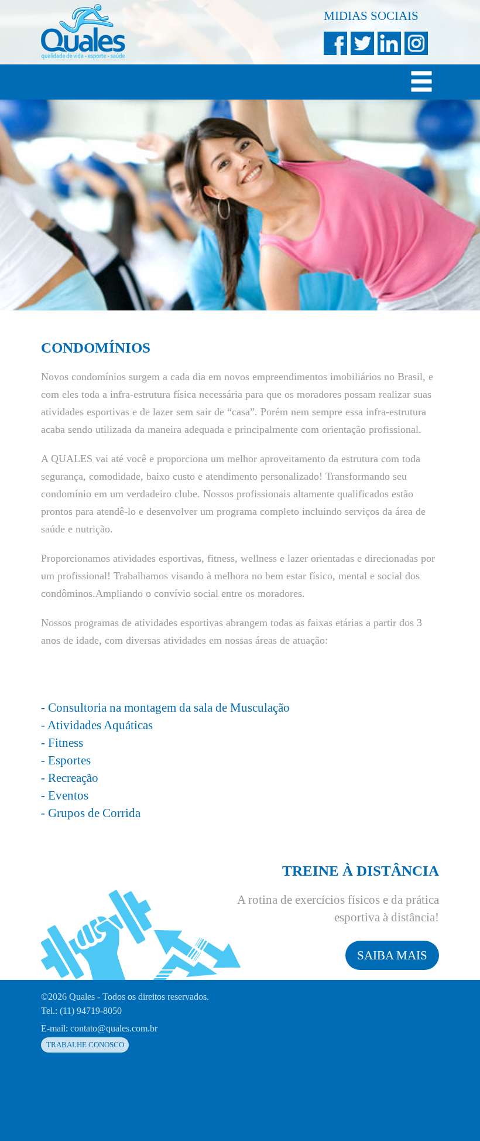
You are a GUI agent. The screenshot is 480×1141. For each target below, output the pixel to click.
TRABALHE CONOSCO (85, 1045)
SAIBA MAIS (392, 955)
